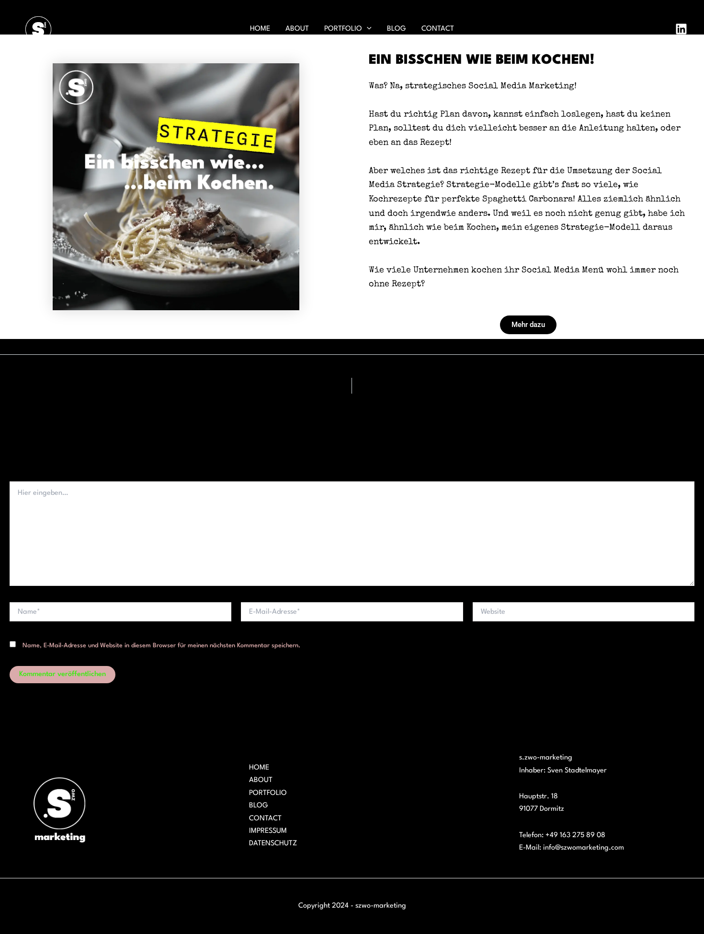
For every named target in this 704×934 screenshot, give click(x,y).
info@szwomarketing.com (583, 848)
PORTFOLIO (343, 29)
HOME (260, 29)
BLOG (396, 29)
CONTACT (437, 29)
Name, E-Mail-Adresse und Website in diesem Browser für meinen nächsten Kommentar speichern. (161, 645)
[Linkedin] (681, 29)
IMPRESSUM (268, 831)
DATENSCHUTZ (273, 843)
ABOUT (297, 29)
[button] (367, 29)
